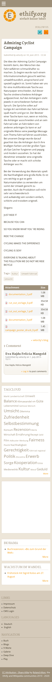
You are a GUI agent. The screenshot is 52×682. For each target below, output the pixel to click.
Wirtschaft (9, 434)
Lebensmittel (11, 405)
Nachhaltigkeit (19, 445)
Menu (3, 3)
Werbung (23, 440)
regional (41, 450)
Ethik (40, 463)
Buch (6, 640)
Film (6, 440)
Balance (10, 401)
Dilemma (25, 411)
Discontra (20, 457)
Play (5, 658)
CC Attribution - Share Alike (15, 672)
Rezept (34, 434)
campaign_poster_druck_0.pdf (21, 330)
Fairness (36, 440)
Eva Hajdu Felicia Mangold (25, 353)
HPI (34, 401)
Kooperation (25, 462)
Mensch (31, 406)
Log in (26, 371)
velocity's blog (40, 340)
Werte (34, 430)
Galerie (7, 651)
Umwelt (30, 396)
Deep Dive (8, 655)
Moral (33, 469)
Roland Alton (39, 672)
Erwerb (32, 456)
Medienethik (11, 469)
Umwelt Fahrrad (29, 273)
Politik (9, 456)
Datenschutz (9, 607)
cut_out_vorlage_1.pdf (20, 311)
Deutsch (8, 623)
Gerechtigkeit (16, 450)
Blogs (6, 644)
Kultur (15, 273)
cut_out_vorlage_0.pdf (20, 302)
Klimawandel (24, 401)
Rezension (22, 429)
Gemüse (23, 406)
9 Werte (7, 647)
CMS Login (8, 611)
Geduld (42, 469)
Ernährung (23, 434)
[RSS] (46, 32)
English (7, 627)
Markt (6, 396)
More (45, 473)
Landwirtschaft (17, 396)
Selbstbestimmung (21, 423)
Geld (41, 434)
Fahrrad (33, 450)
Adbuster (14, 440)
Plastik (7, 445)
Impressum (9, 603)
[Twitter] (40, 32)
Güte (39, 401)
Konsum (8, 429)
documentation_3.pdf (20, 319)
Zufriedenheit (16, 417)
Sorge (8, 462)
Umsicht (9, 279)
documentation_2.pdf (20, 294)
